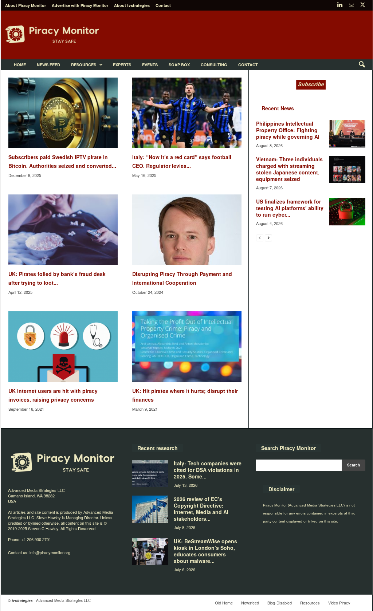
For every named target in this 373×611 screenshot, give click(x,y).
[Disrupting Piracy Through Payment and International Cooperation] (187, 229)
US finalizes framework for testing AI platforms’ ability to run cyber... (289, 208)
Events (150, 64)
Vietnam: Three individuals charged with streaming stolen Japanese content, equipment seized (289, 168)
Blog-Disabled (279, 603)
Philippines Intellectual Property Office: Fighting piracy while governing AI (287, 130)
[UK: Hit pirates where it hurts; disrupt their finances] (187, 346)
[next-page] (268, 237)
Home (20, 64)
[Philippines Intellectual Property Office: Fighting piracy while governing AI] (347, 133)
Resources (83, 64)
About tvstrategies (132, 5)
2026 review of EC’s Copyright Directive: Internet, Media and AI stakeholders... (201, 508)
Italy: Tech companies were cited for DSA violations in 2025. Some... (208, 470)
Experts (122, 64)
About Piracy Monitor (25, 5)
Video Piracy (339, 603)
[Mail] (351, 5)
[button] (362, 65)
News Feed (48, 64)
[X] (362, 5)
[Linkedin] (340, 5)
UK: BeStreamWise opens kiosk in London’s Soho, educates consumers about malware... (205, 550)
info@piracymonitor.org (50, 552)
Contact (163, 5)
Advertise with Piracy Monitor (80, 5)
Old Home (224, 603)
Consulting (214, 64)
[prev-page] (259, 237)
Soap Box (179, 64)
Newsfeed (250, 603)
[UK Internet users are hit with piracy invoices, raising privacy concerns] (63, 346)
